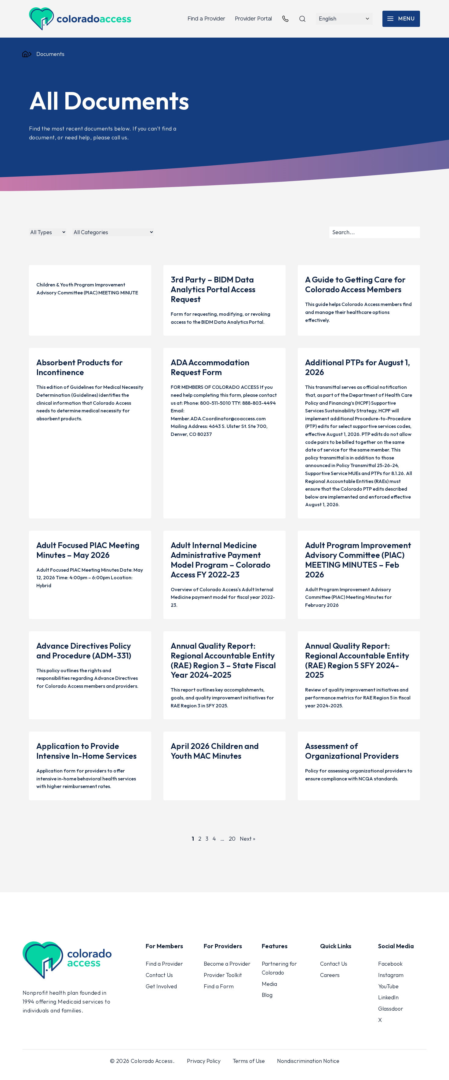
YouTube (388, 986)
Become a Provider (227, 963)
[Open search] (302, 19)
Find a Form (219, 986)
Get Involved (161, 986)
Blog (267, 994)
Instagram (390, 975)
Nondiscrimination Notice (308, 1060)
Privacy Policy (204, 1060)
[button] (401, 19)
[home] (25, 54)
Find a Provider (206, 18)
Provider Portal (253, 18)
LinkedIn (388, 997)
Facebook (390, 963)
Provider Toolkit (223, 975)
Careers (330, 975)
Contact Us (159, 975)
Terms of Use (249, 1060)
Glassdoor (390, 1008)
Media (269, 983)
